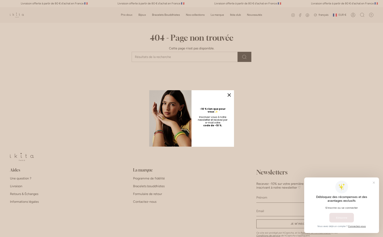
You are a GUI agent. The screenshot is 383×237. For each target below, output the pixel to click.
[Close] (229, 95)
